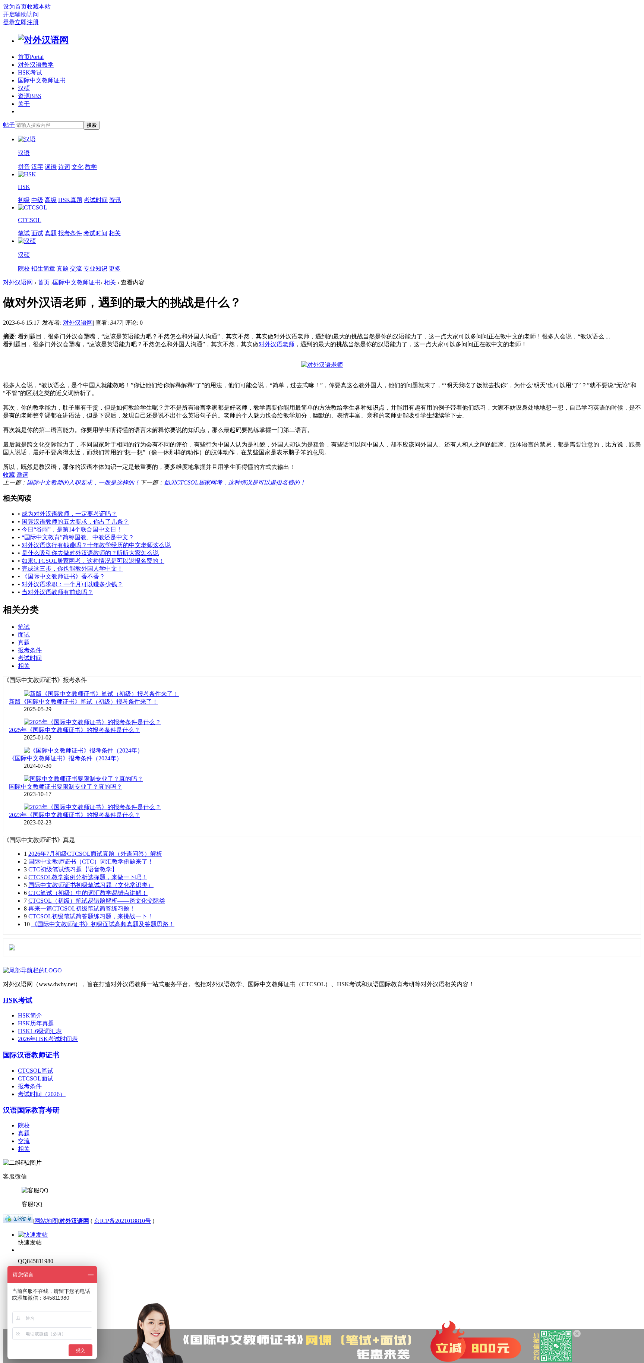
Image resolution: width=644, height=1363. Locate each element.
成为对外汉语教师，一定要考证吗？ (69, 514)
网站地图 (46, 1221)
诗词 (64, 167)
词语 (51, 167)
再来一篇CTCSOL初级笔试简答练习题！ (81, 908)
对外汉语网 (18, 282)
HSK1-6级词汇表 (40, 1031)
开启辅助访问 (21, 14)
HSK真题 (70, 200)
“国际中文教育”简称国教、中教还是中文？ (78, 537)
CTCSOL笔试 (35, 1070)
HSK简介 (30, 1015)
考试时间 (96, 200)
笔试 (24, 233)
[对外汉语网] (43, 40)
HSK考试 (30, 72)
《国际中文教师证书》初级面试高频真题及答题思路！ (102, 924)
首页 (31, 57)
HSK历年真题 (36, 1023)
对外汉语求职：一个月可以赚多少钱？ (72, 584)
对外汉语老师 (276, 344)
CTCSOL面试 (35, 1078)
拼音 (24, 167)
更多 (115, 268)
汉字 (37, 167)
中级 (37, 200)
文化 (77, 167)
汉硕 (24, 88)
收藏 (9, 474)
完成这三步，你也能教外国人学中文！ (72, 568)
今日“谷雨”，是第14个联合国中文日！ (72, 529)
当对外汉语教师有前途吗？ (57, 592)
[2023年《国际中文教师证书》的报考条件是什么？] (92, 807)
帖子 (9, 125)
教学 (91, 167)
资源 (29, 96)
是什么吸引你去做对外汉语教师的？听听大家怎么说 (90, 553)
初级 (24, 200)
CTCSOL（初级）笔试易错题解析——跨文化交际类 (96, 900)
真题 (51, 233)
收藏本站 (39, 6)
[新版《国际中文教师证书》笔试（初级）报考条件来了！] (101, 694)
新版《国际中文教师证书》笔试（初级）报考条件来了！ (83, 701)
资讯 (115, 200)
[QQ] (18, 1221)
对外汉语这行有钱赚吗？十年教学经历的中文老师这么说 (96, 545)
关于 (24, 104)
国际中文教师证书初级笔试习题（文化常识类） (91, 885)
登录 (9, 22)
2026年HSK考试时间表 (48, 1039)
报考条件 (70, 233)
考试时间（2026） (42, 1094)
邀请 (22, 474)
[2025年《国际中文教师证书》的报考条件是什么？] (92, 722)
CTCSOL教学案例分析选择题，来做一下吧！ (87, 877)
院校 (24, 268)
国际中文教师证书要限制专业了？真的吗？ (65, 786)
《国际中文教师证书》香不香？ (63, 576)
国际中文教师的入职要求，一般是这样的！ (83, 482)
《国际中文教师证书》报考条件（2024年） (65, 758)
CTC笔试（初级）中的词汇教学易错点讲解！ (88, 893)
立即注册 (27, 22)
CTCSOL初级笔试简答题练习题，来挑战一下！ (90, 916)
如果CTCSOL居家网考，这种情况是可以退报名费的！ (235, 482)
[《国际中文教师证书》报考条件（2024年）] (83, 750)
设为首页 (15, 6)
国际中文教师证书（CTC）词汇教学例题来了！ (91, 861)
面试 (37, 233)
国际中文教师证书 (42, 80)
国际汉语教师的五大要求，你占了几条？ (75, 521)
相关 (115, 233)
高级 (51, 200)
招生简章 (43, 268)
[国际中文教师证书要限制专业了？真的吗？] (83, 779)
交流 (76, 268)
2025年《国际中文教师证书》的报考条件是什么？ (74, 730)
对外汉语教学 (36, 64)
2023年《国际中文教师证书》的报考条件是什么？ (74, 815)
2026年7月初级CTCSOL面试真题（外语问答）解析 (95, 854)
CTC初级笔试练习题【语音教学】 (73, 869)
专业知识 (95, 268)
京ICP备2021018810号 (122, 1221)
